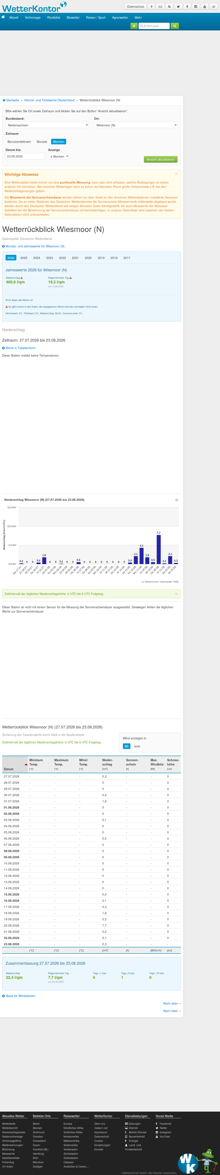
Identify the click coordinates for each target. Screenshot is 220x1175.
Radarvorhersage (12, 1136)
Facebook (165, 1123)
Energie (133, 1140)
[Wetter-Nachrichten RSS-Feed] (169, 6)
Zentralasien (71, 1153)
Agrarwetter (120, 17)
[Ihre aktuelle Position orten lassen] (134, 26)
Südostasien (71, 1158)
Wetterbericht (10, 1128)
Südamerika (71, 1145)
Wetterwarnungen (12, 1145)
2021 (75, 258)
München (38, 1162)
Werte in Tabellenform (20, 348)
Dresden (38, 1136)
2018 (114, 258)
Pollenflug (8, 1162)
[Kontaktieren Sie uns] (160, 6)
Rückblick (53, 17)
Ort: (97, 118)
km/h (157, 950)
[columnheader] (15, 764)
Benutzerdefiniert (19, 141)
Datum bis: (13, 150)
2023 (49, 258)
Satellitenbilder (11, 1158)
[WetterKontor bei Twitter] (178, 6)
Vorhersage (33, 17)
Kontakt (98, 1149)
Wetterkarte (8, 1123)
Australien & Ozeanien (77, 1166)
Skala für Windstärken (20, 996)
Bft (126, 746)
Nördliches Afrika (74, 1128)
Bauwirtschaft (137, 1136)
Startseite (12, 100)
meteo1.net (100, 1128)
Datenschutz (135, 6)
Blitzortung (8, 1149)
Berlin (36, 1123)
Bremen (37, 1128)
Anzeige (54, 150)
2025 (23, 258)
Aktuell (13, 17)
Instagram (165, 1132)
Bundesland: (15, 118)
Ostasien (69, 1162)
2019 (101, 258)
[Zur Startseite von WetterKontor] (3, 17)
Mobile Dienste (138, 1132)
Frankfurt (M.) (40, 1149)
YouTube (165, 1136)
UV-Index (7, 1166)
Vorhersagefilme (11, 1140)
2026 (11, 258)
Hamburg (38, 1153)
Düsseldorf (39, 1140)
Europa (68, 1123)
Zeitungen (135, 1123)
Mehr (138, 17)
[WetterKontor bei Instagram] (196, 6)
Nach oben (171, 1003)
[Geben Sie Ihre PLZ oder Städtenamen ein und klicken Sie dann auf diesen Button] (175, 26)
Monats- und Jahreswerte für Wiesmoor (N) (35, 246)
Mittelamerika (71, 1140)
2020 (88, 258)
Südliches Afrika (73, 1132)
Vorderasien (71, 1149)
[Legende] (151, 6)
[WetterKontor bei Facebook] (187, 6)
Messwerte (8, 1153)
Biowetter (73, 17)
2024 (36, 258)
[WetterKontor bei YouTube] (205, 6)
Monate (42, 141)
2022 (62, 258)
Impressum (100, 1132)
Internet (133, 1128)
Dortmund (38, 1132)
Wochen (58, 141)
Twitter (163, 1128)
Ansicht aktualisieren (161, 159)
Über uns (99, 1123)
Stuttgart (38, 1166)
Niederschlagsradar (13, 1132)
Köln (35, 1158)
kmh (137, 746)
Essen (36, 1145)
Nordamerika (71, 1136)
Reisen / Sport (95, 17)
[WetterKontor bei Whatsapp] (214, 6)
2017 (127, 258)
